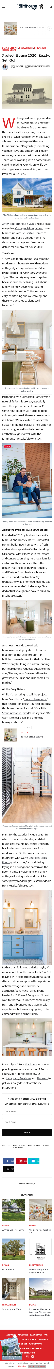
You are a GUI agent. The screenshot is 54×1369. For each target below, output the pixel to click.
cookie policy (20, 1366)
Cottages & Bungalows (28, 228)
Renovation (40, 48)
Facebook (25, 1078)
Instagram (12, 1078)
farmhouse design (19, 1145)
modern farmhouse (35, 699)
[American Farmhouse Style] (27, 7)
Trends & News (9, 50)
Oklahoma (45, 1145)
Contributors (28, 1352)
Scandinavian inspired (15, 713)
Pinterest (42, 1078)
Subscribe (43, 1339)
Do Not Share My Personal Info (28, 1348)
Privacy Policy (29, 1339)
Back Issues (36, 1334)
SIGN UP (27, 1132)
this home (31, 1064)
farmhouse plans (34, 1145)
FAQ (46, 1334)
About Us (11, 1334)
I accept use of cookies (37, 1366)
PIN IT (28, 200)
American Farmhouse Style (18, 223)
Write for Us (35, 1343)
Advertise (23, 1334)
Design (5, 48)
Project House (26, 48)
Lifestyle (14, 48)
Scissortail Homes (32, 233)
